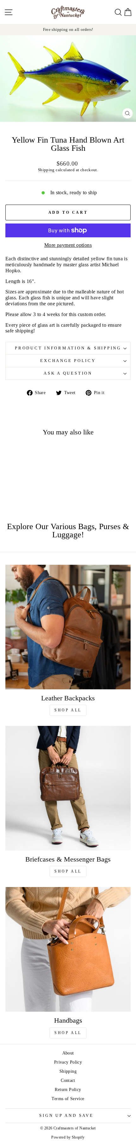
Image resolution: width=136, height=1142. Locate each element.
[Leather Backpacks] (68, 627)
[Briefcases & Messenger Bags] (68, 788)
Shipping (46, 169)
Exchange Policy (68, 361)
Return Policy (68, 1089)
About (68, 1052)
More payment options (68, 245)
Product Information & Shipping (68, 348)
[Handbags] (68, 949)
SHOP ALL (68, 710)
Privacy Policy (68, 1062)
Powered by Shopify (67, 1137)
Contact (68, 1080)
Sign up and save (66, 1115)
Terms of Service (68, 1098)
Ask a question (68, 373)
